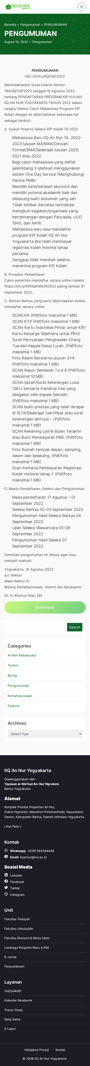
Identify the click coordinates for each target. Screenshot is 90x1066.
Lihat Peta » (12, 826)
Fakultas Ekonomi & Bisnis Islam (26, 938)
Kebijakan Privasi (37, 1050)
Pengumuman (42, 42)
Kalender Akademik (18, 1000)
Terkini (13, 665)
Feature (13, 706)
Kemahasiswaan (20, 696)
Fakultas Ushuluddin (18, 928)
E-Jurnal (10, 957)
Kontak (60, 1050)
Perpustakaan (14, 966)
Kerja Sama (12, 1019)
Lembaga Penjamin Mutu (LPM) (26, 947)
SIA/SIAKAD (12, 991)
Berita (12, 675)
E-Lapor (10, 1028)
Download (45, 607)
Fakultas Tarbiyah (17, 919)
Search (74, 627)
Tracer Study (13, 1010)
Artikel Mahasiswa (22, 655)
